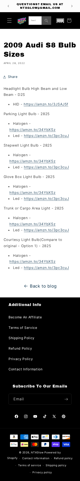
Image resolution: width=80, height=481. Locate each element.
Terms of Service (23, 328)
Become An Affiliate (25, 317)
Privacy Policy (21, 359)
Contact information (35, 458)
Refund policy (63, 458)
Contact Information (26, 369)
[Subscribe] (66, 399)
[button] (9, 20)
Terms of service (29, 465)
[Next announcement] (72, 6)
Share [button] (13, 77)
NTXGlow (37, 452)
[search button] (46, 20)
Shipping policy (56, 465)
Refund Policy (20, 348)
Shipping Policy (22, 338)
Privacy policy (42, 472)
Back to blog (43, 286)
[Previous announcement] (8, 6)
